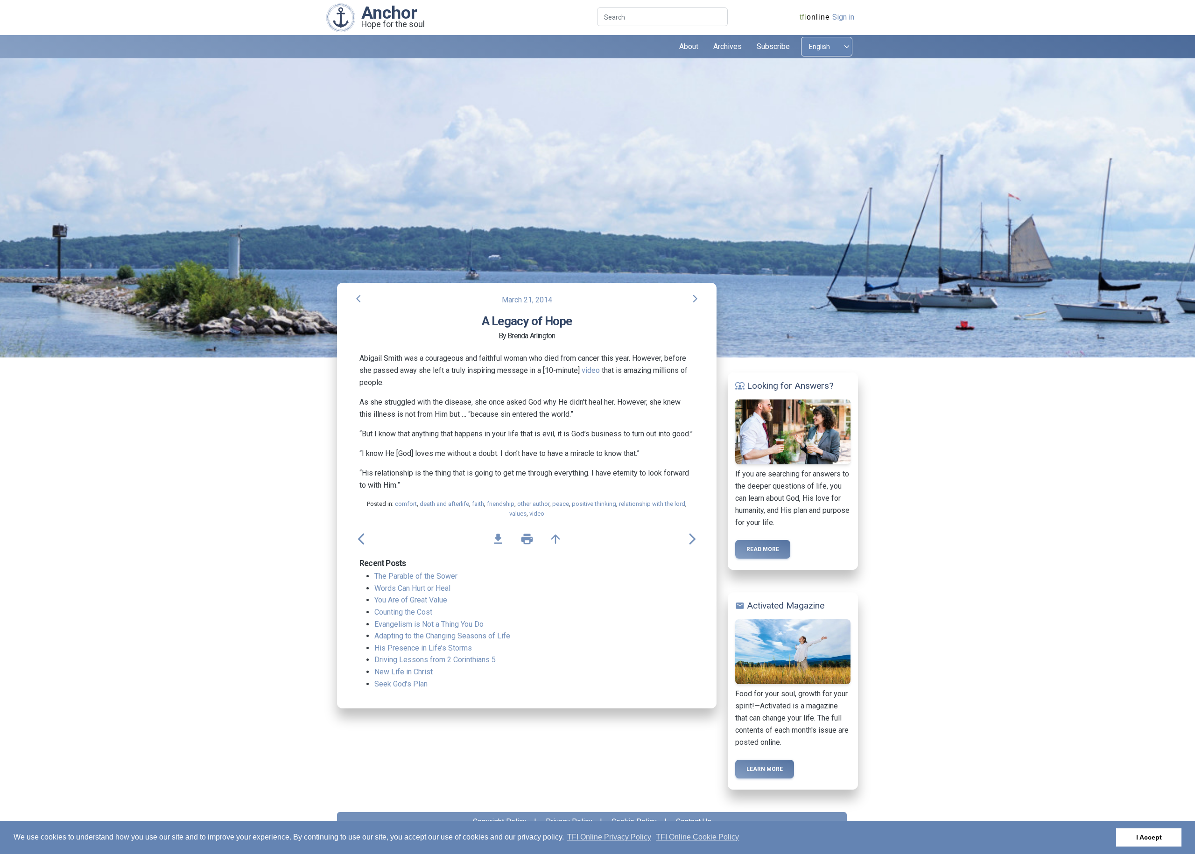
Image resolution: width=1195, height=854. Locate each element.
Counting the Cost (403, 612)
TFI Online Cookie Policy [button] (697, 837)
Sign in (843, 17)
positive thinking (594, 503)
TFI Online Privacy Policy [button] (609, 837)
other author (533, 503)
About (688, 46)
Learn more (764, 769)
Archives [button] (727, 46)
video (591, 370)
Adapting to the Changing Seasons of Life (442, 635)
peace (560, 503)
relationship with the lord (652, 503)
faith (478, 503)
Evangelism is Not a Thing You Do (429, 624)
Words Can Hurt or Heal (412, 588)
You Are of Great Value (410, 599)
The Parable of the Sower (415, 576)
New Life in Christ (403, 671)
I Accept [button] (1149, 837)
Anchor (389, 12)
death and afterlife (444, 503)
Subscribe (773, 46)
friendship (500, 503)
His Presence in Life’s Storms (423, 648)
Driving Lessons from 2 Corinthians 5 (435, 659)
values (518, 513)
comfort (406, 503)
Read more (762, 549)
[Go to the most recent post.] (340, 17)
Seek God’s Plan (401, 683)
